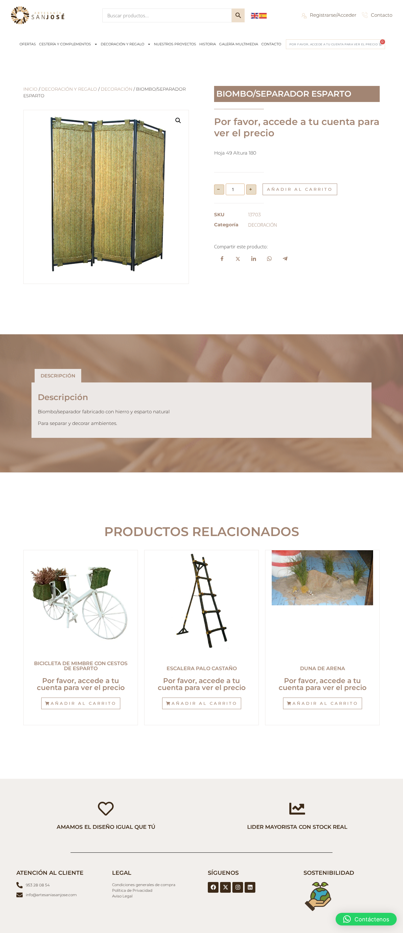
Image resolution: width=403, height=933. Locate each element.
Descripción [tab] (58, 376)
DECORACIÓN (116, 89)
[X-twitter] (225, 887)
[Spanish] (263, 15)
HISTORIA (207, 44)
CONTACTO (271, 44)
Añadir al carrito (300, 189)
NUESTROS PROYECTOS (175, 44)
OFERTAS (28, 44)
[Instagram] (237, 887)
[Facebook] (213, 887)
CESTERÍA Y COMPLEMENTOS (65, 44)
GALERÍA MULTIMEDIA (238, 44)
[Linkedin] (250, 887)
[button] (178, 120)
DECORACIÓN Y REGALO (122, 44)
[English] (255, 15)
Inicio (30, 89)
